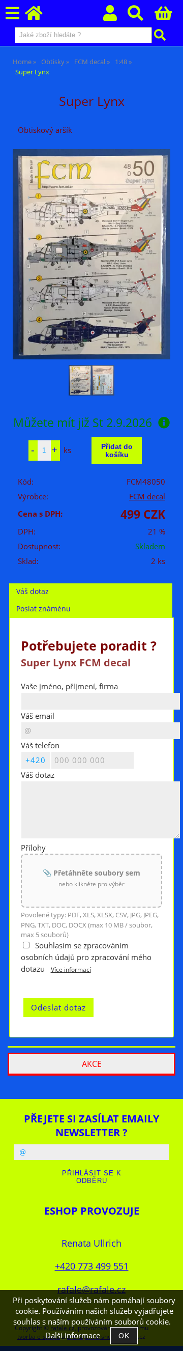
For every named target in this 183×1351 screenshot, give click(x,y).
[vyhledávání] (141, 16)
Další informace (72, 1335)
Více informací (71, 969)
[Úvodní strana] (39, 16)
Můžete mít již (82, 422)
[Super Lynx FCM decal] (91, 254)
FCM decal (147, 496)
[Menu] (12, 13)
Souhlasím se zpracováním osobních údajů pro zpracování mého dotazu (86, 957)
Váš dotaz (32, 591)
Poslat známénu (43, 608)
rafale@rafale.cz (91, 1289)
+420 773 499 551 (92, 1265)
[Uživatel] (115, 16)
